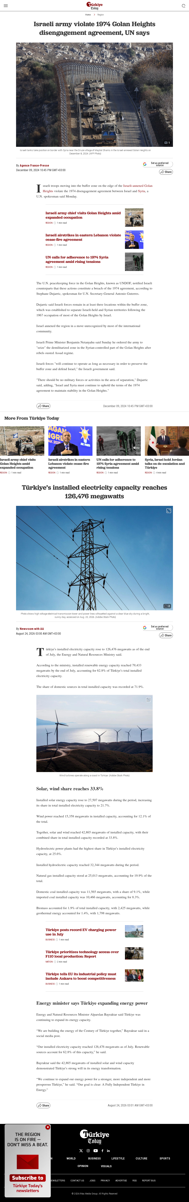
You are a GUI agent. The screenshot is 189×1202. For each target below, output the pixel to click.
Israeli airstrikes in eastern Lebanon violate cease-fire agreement (83, 237)
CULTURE (141, 1158)
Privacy (105, 1181)
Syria (141, 191)
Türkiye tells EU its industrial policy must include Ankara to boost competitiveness (81, 976)
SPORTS (165, 1158)
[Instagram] (88, 1150)
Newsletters (57, 1181)
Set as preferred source (160, 164)
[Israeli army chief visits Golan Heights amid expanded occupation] (134, 217)
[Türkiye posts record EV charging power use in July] (134, 931)
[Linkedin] (108, 1150)
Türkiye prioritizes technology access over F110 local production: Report (82, 954)
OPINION (83, 1166)
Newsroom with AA (32, 629)
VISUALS (106, 1166)
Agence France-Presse (34, 165)
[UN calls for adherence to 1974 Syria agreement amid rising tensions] (134, 262)
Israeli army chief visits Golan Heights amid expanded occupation (83, 215)
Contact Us (77, 1181)
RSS (135, 1181)
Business (50, 939)
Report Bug (149, 1181)
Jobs (92, 1181)
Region (100, 15)
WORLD (71, 1158)
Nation (49, 961)
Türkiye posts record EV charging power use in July (81, 932)
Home (88, 15)
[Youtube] (95, 1150)
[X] (81, 1150)
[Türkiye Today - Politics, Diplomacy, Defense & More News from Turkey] (95, 6)
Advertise (121, 1181)
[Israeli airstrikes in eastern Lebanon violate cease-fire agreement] (134, 239)
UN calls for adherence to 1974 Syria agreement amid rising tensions (77, 259)
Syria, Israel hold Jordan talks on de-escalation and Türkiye (165, 463)
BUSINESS (94, 1158)
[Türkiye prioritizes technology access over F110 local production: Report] (134, 953)
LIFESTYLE (118, 1158)
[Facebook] (102, 1150)
